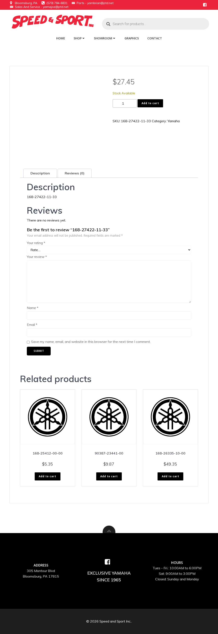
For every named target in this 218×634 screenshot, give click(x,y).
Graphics (132, 38)
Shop (78, 38)
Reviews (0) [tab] (75, 173)
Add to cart (150, 103)
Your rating (36, 243)
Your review (37, 256)
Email (32, 324)
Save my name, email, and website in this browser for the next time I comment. (91, 341)
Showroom (103, 38)
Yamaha (174, 121)
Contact (154, 38)
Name (32, 308)
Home (60, 38)
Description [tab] (40, 173)
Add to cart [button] (47, 476)
